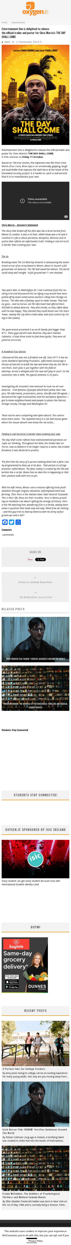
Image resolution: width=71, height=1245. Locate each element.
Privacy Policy (35, 1241)
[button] (35, 95)
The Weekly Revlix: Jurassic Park (35, 597)
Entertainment (25, 41)
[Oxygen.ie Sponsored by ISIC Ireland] (35, 877)
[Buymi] (25, 992)
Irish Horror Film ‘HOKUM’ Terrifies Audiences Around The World (35, 658)
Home (4, 22)
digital (7, 41)
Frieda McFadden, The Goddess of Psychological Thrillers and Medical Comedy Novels (31, 1195)
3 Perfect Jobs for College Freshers (23, 1068)
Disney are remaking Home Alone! (35, 582)
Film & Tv (37, 41)
